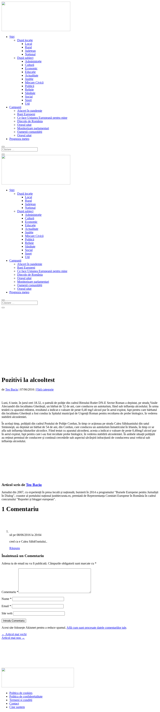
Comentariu (10, 592)
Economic (31, 68)
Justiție (29, 79)
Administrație (33, 61)
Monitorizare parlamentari (33, 128)
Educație (30, 72)
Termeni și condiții (20, 700)
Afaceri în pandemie (29, 110)
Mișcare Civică (34, 82)
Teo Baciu (11, 389)
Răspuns (14, 548)
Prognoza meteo (19, 138)
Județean (30, 50)
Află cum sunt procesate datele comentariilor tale (96, 627)
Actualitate (31, 75)
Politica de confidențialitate (26, 696)
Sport (28, 100)
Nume (7, 598)
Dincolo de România (30, 121)
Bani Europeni (26, 114)
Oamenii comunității (29, 131)
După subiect (25, 57)
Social (29, 96)
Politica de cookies (20, 693)
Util (27, 103)
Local (28, 43)
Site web (7, 613)
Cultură (29, 65)
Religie (29, 89)
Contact (14, 703)
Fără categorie (45, 389)
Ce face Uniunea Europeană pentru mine (42, 117)
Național (30, 54)
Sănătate (30, 93)
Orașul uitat (24, 124)
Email (6, 606)
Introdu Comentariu (14, 620)
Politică (29, 86)
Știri (11, 36)
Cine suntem (17, 707)
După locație (25, 40)
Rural (28, 47)
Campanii (15, 107)
